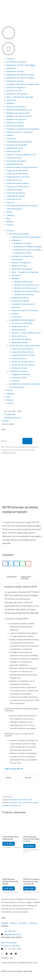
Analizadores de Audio (15, 71)
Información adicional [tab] (26, 577)
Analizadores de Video (15, 81)
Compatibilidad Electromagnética (19, 141)
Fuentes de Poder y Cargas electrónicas (21, 167)
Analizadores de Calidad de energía (20, 74)
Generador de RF (15, 802)
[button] (5, 563)
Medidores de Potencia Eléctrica (19, 116)
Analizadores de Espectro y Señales (20, 78)
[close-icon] (0, 22)
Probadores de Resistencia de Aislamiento (22, 129)
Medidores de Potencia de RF (17, 113)
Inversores (10, 202)
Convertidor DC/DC (13, 199)
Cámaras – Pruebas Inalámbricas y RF (21, 154)
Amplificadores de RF (14, 148)
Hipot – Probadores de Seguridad (19, 97)
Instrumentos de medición (16, 62)
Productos (10, 58)
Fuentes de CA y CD (14, 180)
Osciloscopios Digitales (15, 126)
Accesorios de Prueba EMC (16, 145)
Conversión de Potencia (15, 193)
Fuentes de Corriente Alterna (17, 183)
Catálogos (10, 215)
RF (20, 805)
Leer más (8, 843)
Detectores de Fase (14, 90)
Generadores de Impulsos (16, 161)
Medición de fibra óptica (15, 106)
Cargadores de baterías (15, 196)
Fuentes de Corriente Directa (17, 186)
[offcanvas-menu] (0, 19)
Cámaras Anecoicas (13, 157)
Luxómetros (11, 100)
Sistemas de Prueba (14, 189)
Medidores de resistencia (16, 119)
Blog (8, 218)
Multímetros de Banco (15, 122)
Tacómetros (11, 138)
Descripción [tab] (12, 576)
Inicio (3, 447)
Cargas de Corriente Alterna (17, 170)
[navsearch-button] (0, 436)
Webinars (10, 221)
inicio (3, 917)
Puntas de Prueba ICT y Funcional (19, 132)
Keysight (5, 805)
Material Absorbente (14, 164)
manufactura (13, 805)
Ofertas (9, 212)
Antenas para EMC (13, 151)
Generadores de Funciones (16, 94)
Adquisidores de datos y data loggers (21, 65)
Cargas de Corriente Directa (17, 173)
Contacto (10, 225)
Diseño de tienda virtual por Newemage (16, 971)
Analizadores (11, 68)
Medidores (10, 103)
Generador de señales (30, 802)
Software (9, 135)
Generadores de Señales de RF (21, 800)
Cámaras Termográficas (15, 87)
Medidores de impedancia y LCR (18, 109)
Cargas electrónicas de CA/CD (18, 177)
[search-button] (27, 441)
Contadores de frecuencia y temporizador (22, 84)
